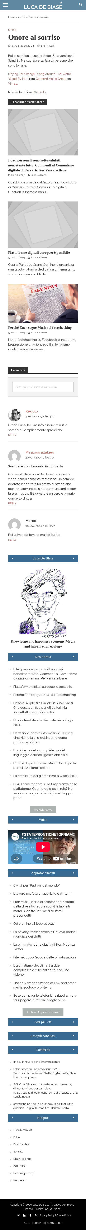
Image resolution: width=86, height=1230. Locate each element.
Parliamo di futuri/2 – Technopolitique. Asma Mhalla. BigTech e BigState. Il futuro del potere (44, 1073)
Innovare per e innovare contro (41, 1061)
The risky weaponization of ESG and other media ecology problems (44, 985)
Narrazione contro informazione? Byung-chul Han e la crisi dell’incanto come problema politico (43, 737)
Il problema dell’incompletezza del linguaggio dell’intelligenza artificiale (40, 752)
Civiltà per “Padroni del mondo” (36, 885)
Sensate (18, 1151)
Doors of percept (23, 1173)
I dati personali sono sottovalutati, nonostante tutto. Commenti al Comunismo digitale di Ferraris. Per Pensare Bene (41, 165)
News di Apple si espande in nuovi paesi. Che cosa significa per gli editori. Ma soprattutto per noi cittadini (43, 707)
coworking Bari (22, 1103)
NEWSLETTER (54, 1223)
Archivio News (43, 809)
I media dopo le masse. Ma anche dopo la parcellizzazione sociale (44, 765)
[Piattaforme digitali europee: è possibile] (43, 224)
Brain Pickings (22, 1158)
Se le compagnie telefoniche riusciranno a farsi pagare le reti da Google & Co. (44, 998)
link (15, 1061)
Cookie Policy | (64, 1215)
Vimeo (12, 83)
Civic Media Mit (22, 1130)
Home (11, 17)
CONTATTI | (40, 1223)
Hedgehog (20, 1180)
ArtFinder (19, 1166)
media (21, 17)
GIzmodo (39, 92)
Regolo (31, 411)
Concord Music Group (51, 78)
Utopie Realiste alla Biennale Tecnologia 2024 (43, 722)
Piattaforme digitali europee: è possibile (39, 253)
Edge (16, 1137)
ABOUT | (28, 1223)
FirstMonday (21, 1144)
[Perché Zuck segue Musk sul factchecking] (43, 303)
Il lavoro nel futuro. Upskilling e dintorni (42, 893)
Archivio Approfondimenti (43, 1012)
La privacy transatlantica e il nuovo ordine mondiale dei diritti (44, 934)
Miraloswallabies (39, 452)
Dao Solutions (52, 1209)
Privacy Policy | (47, 1215)
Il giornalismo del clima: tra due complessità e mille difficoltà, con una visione (41, 970)
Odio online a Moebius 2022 (33, 924)
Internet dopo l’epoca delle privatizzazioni (44, 957)
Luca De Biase (38, 174)
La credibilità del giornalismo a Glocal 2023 (45, 776)
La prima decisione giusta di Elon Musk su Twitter (44, 947)
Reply (12, 435)
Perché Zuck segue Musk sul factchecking (40, 328)
